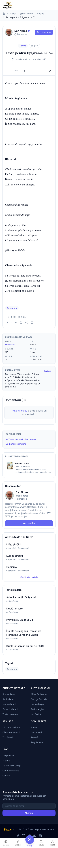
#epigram (12, 308)
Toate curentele (10, 714)
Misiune (6, 760)
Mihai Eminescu (39, 694)
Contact (6, 775)
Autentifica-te (19, 410)
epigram (34, 46)
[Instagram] (23, 835)
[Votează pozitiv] (7, 322)
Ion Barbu (36, 714)
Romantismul (8, 694)
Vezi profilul (29, 523)
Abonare (29, 813)
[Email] (40, 835)
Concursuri (36, 732)
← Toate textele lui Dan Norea (21, 439)
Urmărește (46, 32)
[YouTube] (34, 835)
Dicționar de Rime (11, 727)
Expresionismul (9, 709)
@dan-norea (26, 13)
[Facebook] (17, 835)
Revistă (34, 737)
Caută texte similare (16, 443)
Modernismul (8, 704)
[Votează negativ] (16, 322)
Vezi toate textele (29, 577)
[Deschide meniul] (53, 5)
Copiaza (47, 371)
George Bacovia (39, 699)
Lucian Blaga (37, 704)
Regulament (37, 742)
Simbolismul (8, 699)
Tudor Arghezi (38, 709)
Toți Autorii (7, 737)
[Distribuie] (26, 322)
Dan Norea (10, 344)
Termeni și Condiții (11, 765)
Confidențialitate (10, 770)
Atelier (12, 13)
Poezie (40, 13)
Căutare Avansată (11, 732)
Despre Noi (8, 755)
